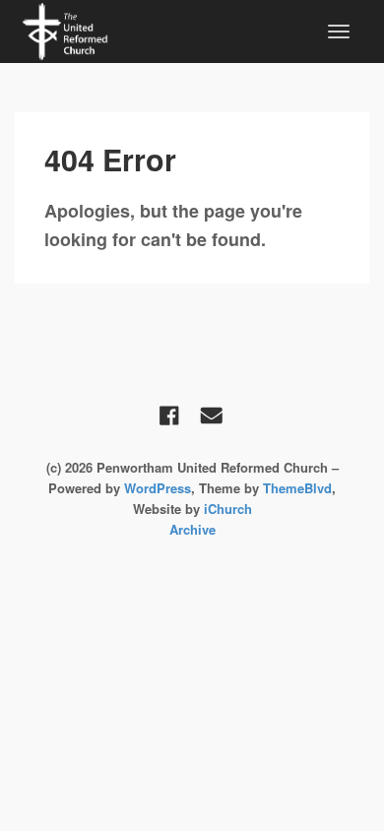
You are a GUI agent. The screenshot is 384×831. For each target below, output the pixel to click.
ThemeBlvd (297, 488)
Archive (192, 529)
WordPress (157, 488)
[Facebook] (169, 415)
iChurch (228, 508)
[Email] (211, 415)
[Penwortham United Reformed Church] (65, 29)
